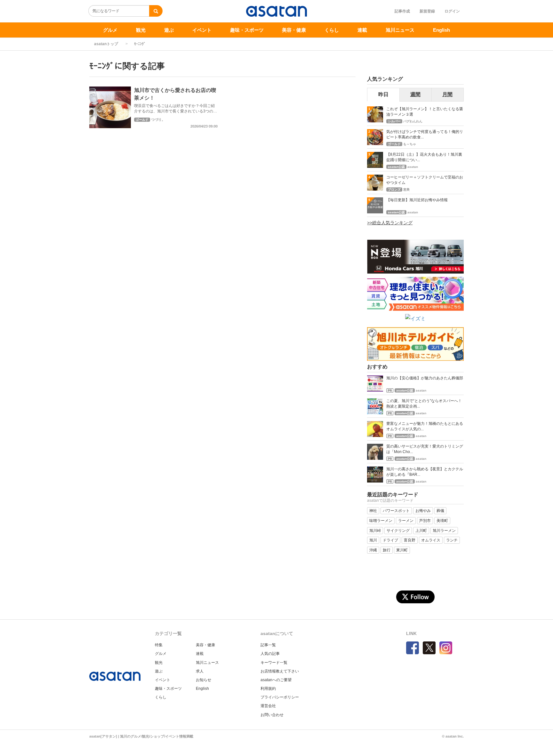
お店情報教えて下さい (279, 671)
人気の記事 (270, 653)
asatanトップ (106, 44)
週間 (415, 94)
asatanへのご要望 (276, 680)
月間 (447, 94)
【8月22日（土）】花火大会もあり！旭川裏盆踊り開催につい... (424, 157)
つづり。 (158, 119)
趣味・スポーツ (247, 30)
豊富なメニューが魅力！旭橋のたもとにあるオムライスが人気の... (424, 426)
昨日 (383, 94)
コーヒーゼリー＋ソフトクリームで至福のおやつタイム (424, 180)
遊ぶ (169, 30)
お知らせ (203, 680)
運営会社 (268, 706)
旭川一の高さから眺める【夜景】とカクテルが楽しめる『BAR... (424, 472)
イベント (202, 30)
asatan (412, 167)
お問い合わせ (272, 715)
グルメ (110, 30)
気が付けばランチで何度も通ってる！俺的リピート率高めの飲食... (424, 134)
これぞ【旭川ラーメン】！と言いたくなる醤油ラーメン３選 (424, 112)
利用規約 (268, 688)
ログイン (452, 11)
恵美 (406, 189)
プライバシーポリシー (279, 697)
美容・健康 (294, 30)
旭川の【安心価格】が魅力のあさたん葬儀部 (424, 378)
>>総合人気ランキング (390, 222)
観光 (141, 30)
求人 (200, 671)
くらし (332, 30)
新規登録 (427, 11)
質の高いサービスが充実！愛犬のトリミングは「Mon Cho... (424, 449)
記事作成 (402, 11)
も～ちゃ (409, 144)
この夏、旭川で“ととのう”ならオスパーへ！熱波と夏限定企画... (424, 404)
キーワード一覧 (273, 662)
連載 (362, 30)
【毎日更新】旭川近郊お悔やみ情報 (417, 200)
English (441, 30)
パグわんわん (412, 121)
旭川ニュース (400, 30)
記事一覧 (268, 645)
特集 (159, 645)
